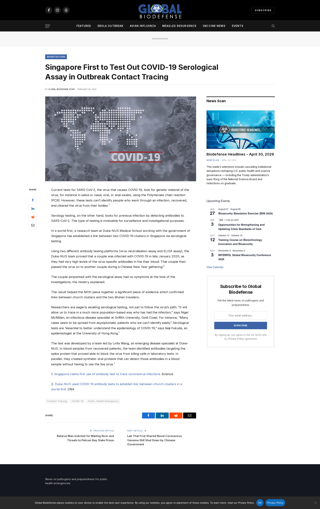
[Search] (273, 26)
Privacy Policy (236, 338)
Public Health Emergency (103, 401)
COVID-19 (77, 401)
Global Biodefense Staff (61, 89)
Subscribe (263, 10)
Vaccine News (214, 25)
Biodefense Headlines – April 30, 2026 (240, 154)
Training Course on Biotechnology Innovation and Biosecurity (240, 242)
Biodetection (56, 56)
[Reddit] (33, 217)
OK (260, 502)
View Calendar (215, 267)
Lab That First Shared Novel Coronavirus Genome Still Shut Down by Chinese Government (154, 440)
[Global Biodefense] (159, 10)
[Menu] (47, 26)
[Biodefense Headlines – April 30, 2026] (240, 129)
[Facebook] (33, 200)
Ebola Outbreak (111, 25)
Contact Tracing (57, 401)
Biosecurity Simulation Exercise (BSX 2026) (245, 213)
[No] (315, 503)
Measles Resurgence (179, 25)
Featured (83, 25)
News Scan (212, 160)
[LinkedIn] (33, 208)
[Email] (33, 225)
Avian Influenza (143, 25)
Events (238, 25)
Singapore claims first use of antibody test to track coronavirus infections (107, 374)
